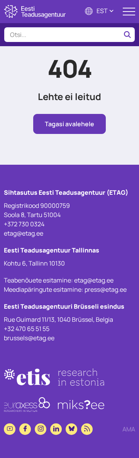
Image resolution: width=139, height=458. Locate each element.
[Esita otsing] (127, 34)
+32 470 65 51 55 (26, 328)
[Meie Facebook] (25, 429)
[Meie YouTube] (9, 429)
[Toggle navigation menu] (129, 11)
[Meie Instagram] (40, 429)
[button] (100, 12)
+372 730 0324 (24, 224)
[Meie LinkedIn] (56, 429)
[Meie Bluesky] (71, 429)
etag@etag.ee (23, 233)
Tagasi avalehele (69, 124)
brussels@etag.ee (29, 338)
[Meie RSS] (87, 429)
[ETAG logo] (35, 11)
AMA (128, 429)
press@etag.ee (106, 289)
